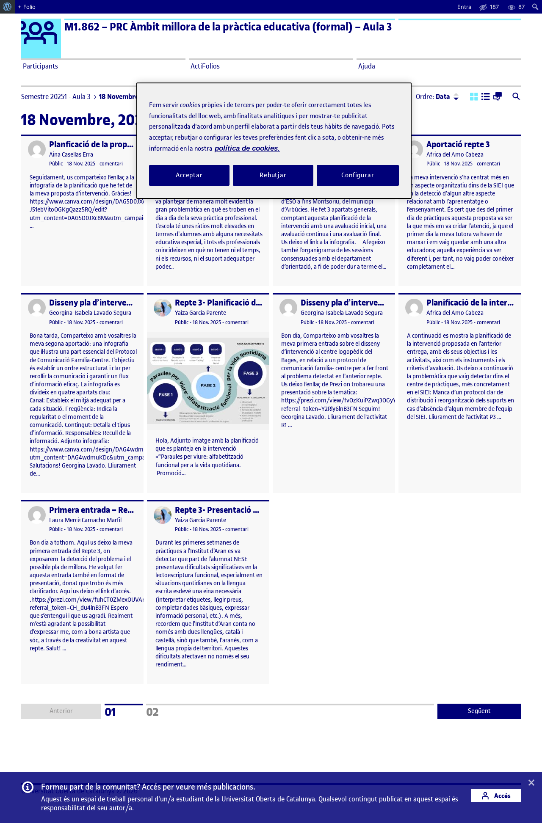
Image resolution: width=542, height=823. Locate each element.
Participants (40, 66)
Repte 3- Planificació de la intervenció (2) (250, 303)
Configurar (357, 175)
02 (163, 711)
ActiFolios (205, 66)
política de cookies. (247, 148)
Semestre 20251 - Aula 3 (56, 96)
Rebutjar (273, 175)
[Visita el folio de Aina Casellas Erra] (37, 149)
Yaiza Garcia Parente (200, 313)
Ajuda (366, 66)
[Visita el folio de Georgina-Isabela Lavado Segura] (37, 308)
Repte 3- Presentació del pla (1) (231, 510)
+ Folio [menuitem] (27, 6)
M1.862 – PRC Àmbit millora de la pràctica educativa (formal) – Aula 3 (228, 27)
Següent (479, 711)
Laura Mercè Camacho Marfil (85, 520)
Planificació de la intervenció (478, 303)
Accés (502, 795)
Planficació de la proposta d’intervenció (121, 144)
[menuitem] (7, 7)
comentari (111, 163)
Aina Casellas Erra (71, 155)
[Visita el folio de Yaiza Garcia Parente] (162, 308)
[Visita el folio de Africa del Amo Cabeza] (414, 149)
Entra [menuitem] (464, 6)
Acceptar (189, 175)
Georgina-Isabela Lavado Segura (90, 313)
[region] (274, 141)
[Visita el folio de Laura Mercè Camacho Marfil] (37, 515)
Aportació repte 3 (458, 144)
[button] (474, 97)
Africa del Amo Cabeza (455, 155)
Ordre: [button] (433, 96)
